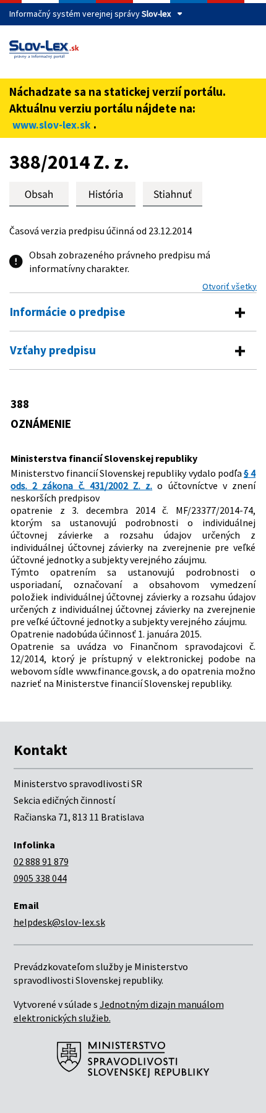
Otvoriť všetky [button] (229, 286)
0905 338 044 (40, 878)
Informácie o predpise (68, 311)
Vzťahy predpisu (53, 350)
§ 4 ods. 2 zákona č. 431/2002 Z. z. (133, 479)
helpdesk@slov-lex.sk (59, 922)
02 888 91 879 (41, 861)
